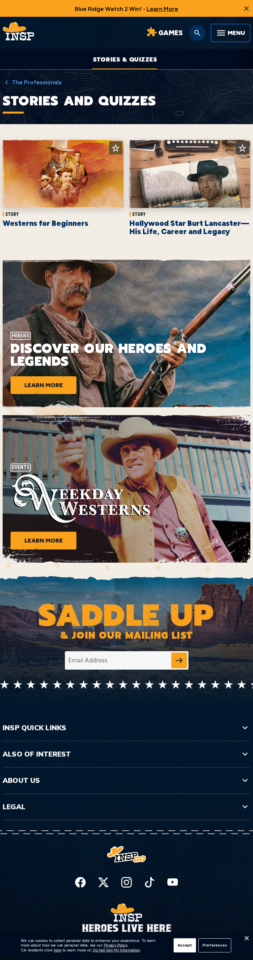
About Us (21, 780)
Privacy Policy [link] (115, 945)
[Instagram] (126, 882)
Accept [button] (185, 945)
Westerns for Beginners (45, 223)
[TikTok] (149, 882)
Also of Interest (37, 754)
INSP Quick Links (34, 727)
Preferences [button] (215, 945)
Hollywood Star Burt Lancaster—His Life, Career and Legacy (189, 227)
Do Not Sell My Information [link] (116, 950)
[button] (246, 940)
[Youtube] (172, 882)
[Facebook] (80, 882)
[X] (103, 882)
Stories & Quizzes (125, 60)
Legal (14, 806)
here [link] (57, 950)
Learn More (162, 9)
